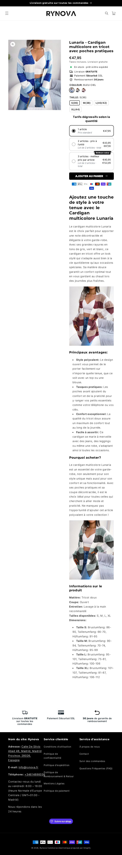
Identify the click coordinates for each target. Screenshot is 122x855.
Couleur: (82, 84)
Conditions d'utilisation (57, 746)
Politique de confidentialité (52, 755)
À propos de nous (89, 746)
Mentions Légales (54, 783)
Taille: (77, 97)
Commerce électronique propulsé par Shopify (69, 848)
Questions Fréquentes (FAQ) (96, 768)
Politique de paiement (56, 790)
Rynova (43, 848)
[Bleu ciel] (71, 90)
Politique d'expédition (56, 765)
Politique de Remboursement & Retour (59, 774)
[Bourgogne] (83, 90)
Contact (84, 753)
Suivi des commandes (92, 761)
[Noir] (77, 90)
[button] (6, 13)
